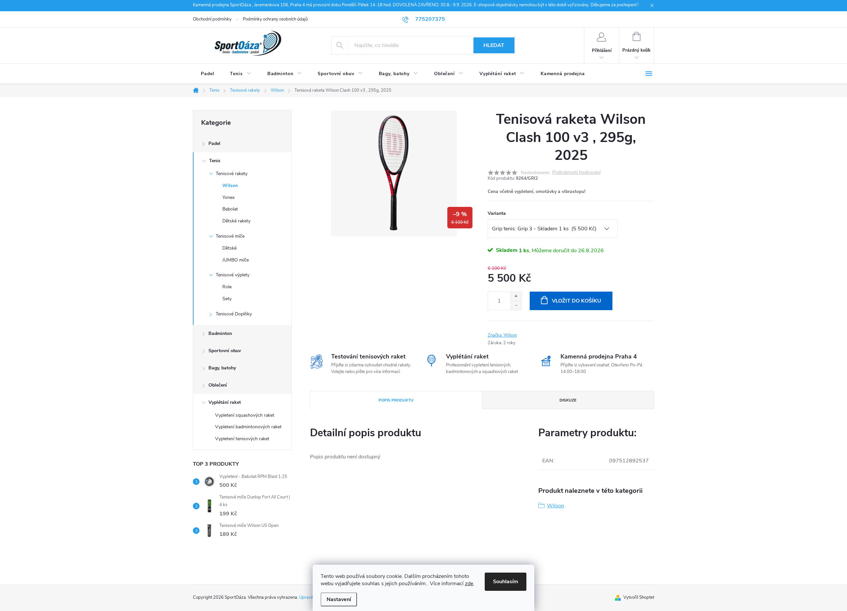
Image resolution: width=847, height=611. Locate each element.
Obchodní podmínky (212, 19)
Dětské (229, 248)
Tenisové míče (230, 236)
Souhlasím (505, 581)
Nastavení (339, 599)
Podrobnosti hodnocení (576, 172)
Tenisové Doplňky (234, 314)
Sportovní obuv (224, 351)
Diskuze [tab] (567, 400)
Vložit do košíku (576, 301)
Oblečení (217, 385)
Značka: (502, 335)
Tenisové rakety (231, 173)
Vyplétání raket (224, 402)
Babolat (230, 209)
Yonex (228, 197)
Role (227, 287)
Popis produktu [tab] (396, 400)
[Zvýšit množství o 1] (516, 296)
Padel (214, 143)
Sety (227, 299)
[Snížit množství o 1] (516, 305)
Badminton (220, 333)
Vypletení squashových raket (244, 415)
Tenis (214, 161)
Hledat (493, 45)
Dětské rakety (236, 221)
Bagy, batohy (222, 368)
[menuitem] (207, 74)
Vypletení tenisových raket (242, 439)
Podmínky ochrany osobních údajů (275, 19)
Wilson (230, 185)
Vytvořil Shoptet (638, 597)
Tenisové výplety (232, 275)
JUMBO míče (235, 260)
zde (469, 583)
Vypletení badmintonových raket (248, 427)
